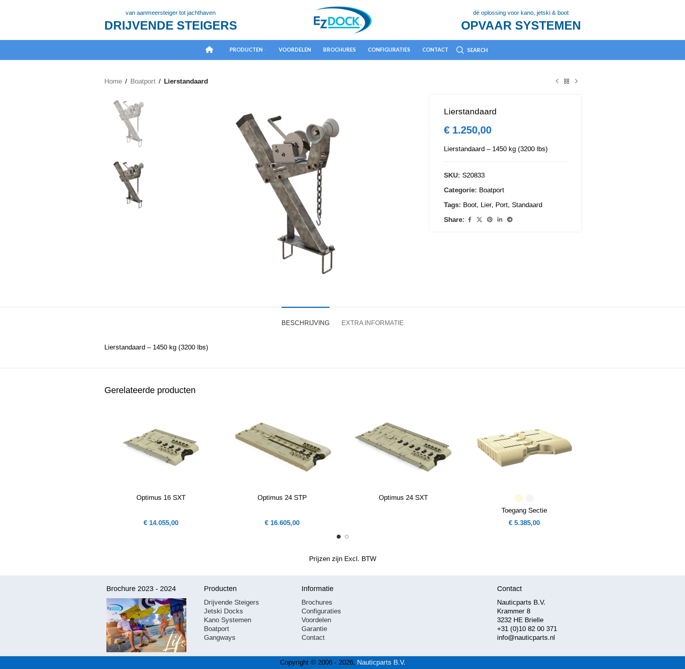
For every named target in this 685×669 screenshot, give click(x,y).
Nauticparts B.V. (381, 662)
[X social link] (479, 219)
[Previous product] (557, 81)
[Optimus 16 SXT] (161, 447)
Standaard (527, 205)
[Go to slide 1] (339, 537)
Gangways (220, 637)
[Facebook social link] (469, 219)
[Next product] (576, 81)
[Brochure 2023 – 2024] (146, 625)
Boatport (143, 81)
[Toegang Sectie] (524, 447)
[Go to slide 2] (347, 537)
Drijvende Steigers (231, 602)
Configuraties (321, 611)
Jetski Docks (223, 611)
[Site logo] (342, 19)
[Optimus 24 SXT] (403, 447)
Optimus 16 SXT (161, 497)
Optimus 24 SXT (403, 497)
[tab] (306, 319)
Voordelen (316, 620)
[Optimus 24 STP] (282, 447)
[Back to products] (566, 81)
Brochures (317, 602)
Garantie (314, 629)
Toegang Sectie (524, 510)
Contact (313, 637)
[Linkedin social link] (500, 219)
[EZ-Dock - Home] (209, 49)
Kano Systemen (227, 620)
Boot (470, 205)
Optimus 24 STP (282, 497)
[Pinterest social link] (490, 219)
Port (501, 205)
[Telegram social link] (510, 219)
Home (113, 81)
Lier (486, 205)
